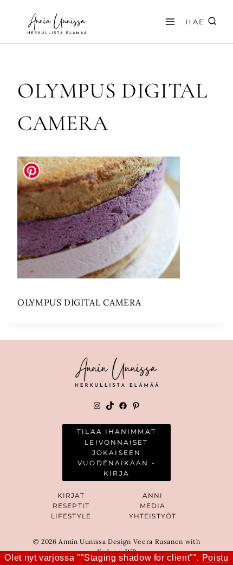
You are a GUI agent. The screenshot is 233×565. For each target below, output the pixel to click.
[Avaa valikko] (168, 21)
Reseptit (71, 506)
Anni (153, 495)
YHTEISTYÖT (152, 516)
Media (153, 506)
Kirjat (71, 495)
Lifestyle (71, 516)
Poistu (215, 557)
